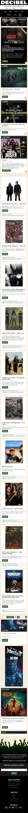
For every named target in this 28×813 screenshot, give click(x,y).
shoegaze (17, 215)
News (5, 11)
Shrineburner (10, 565)
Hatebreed (18, 611)
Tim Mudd (13, 334)
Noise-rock (16, 521)
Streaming (10, 214)
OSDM (9, 347)
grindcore (10, 258)
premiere (14, 258)
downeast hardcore (7, 611)
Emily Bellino (14, 247)
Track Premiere (14, 301)
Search (21, 16)
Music (10, 11)
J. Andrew (13, 598)
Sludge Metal (15, 565)
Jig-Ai (14, 478)
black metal (6, 392)
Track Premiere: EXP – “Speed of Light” (12, 509)
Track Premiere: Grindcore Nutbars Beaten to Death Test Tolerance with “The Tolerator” (13, 290)
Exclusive (5, 214)
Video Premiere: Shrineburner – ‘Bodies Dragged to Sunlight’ (12, 553)
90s (4, 215)
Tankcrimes (19, 258)
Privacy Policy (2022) (14, 798)
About (15, 15)
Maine (21, 611)
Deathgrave (6, 258)
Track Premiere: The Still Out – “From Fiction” (14, 204)
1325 (18, 617)
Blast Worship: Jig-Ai (7, 466)
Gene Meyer (13, 468)
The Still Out (21, 215)
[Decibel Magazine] (14, 2)
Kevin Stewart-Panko (15, 292)
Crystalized (8, 215)
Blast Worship (6, 476)
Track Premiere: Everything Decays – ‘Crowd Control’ (13, 423)
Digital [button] (8, 170)
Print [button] (4, 170)
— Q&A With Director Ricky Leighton (13, 596)
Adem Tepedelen (14, 380)
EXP (4, 521)
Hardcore (13, 611)
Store (22, 11)
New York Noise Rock (10, 521)
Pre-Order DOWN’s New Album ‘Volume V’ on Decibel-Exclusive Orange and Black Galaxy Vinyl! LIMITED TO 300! (13, 49)
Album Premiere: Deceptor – (13, 333)
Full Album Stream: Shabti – (13, 378)
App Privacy (14, 800)
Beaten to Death (7, 302)
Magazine (9, 15)
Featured (9, 301)
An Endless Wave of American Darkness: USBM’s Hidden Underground (13, 125)
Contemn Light (11, 392)
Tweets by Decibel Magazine (8, 734)
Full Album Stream (7, 257)
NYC (19, 521)
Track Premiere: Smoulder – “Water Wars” (11, 89)
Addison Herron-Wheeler (16, 205)
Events (16, 11)
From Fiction (12, 215)
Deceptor (5, 347)
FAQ (14, 797)
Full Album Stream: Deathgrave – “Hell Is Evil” (14, 246)
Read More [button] (5, 61)
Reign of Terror (17, 347)
